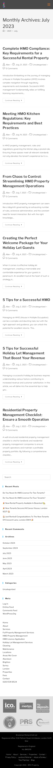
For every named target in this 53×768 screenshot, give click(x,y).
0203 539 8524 (10, 682)
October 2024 (9, 543)
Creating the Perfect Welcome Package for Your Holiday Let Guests (25, 243)
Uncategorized (39, 64)
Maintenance (8, 649)
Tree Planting (24, 760)
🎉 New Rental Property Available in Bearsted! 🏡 (24, 503)
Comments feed (10, 610)
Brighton (6, 662)
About (5, 626)
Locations (7, 652)
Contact (6, 678)
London (6, 669)
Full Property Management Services (18, 632)
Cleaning (6, 645)
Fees (5, 675)
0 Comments (12, 68)
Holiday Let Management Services (18, 642)
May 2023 (7, 563)
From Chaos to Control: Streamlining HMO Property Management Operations (26, 181)
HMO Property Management (15, 636)
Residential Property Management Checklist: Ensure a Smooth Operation (26, 415)
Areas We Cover (10, 655)
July (15, 31)
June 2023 (7, 558)
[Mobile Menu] (48, 5)
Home (5, 622)
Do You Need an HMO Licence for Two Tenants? (24, 493)
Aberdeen (7, 659)
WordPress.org (9, 614)
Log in (5, 604)
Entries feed (8, 607)
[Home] (4, 31)
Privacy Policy (10, 757)
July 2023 (7, 553)
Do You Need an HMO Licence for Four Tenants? (24, 498)
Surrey (5, 665)
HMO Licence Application (14, 639)
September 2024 (10, 548)
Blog (32, 760)
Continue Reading (14, 99)
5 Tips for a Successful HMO (26, 300)
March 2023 (8, 574)
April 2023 (7, 568)
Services (6, 629)
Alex (8, 64)
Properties (7, 672)
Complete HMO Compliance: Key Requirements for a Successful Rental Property (26, 53)
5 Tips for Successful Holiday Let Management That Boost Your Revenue (24, 353)
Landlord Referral (24, 757)
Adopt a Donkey (40, 757)
